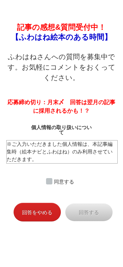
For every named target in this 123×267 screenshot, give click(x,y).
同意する (64, 181)
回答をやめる (37, 212)
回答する (89, 212)
